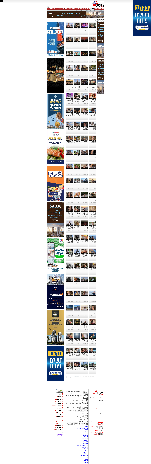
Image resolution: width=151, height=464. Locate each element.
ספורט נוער (81, 394)
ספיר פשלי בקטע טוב (85, 235)
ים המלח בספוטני (69, 65)
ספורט (96, 8)
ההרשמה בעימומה (77, 81)
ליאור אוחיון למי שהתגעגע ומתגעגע (70, 165)
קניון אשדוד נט (74, 419)
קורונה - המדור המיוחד (84, 414)
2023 (93, 370)
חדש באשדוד (78, 410)
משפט (66, 8)
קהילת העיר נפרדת (82, 402)
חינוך (55, 8)
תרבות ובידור (85, 392)
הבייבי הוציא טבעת (77, 363)
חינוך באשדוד (80, 419)
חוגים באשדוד (86, 436)
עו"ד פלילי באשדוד (85, 445)
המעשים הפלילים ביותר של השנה (77, 419)
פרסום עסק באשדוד (85, 421)
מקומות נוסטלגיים (85, 408)
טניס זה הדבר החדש (77, 307)
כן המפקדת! (70, 206)
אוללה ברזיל (78, 220)
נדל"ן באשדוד (86, 420)
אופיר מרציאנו (86, 453)
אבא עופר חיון (70, 262)
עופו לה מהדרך (86, 53)
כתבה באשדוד (85, 443)
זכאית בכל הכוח (70, 36)
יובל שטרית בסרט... (85, 208)
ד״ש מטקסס (70, 121)
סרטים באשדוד (85, 419)
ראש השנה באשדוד (81, 418)
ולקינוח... (86, 178)
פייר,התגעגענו (70, 349)
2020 (87, 370)
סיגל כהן (86, 455)
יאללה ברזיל (70, 178)
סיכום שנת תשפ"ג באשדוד (83, 396)
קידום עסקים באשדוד (85, 426)
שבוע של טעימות (92, 178)
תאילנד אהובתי (77, 149)
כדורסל (77, 394)
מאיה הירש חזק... (70, 222)
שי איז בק (86, 234)
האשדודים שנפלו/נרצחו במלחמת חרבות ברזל (81, 405)
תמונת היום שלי (85, 36)
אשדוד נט (102, 15)
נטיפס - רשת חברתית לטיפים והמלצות (82, 422)
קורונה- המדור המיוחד (84, 414)
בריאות (77, 401)
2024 (66, 371)
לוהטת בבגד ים (77, 121)
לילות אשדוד (83, 400)
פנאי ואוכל (76, 417)
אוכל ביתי (86, 390)
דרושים (77, 8)
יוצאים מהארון (80, 10)
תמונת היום (78, 135)
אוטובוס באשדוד (68, 419)
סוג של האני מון (70, 23)
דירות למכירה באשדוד (84, 431)
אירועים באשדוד (85, 435)
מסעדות (86, 388)
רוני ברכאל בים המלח (69, 66)
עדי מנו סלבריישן (77, 192)
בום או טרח (75, 10)
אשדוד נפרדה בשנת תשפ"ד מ (71, 404)
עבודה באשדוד (85, 442)
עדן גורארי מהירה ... (85, 123)
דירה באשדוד (86, 444)
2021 (89, 370)
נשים (87, 417)
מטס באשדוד (86, 452)
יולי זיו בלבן (86, 305)
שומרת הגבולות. (85, 65)
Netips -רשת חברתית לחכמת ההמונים (82, 439)
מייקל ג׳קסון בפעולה (77, 136)
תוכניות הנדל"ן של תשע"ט (73, 418)
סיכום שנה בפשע (76, 398)
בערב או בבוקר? (93, 137)
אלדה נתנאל (86, 450)
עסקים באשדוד (69, 419)
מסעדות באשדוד (85, 430)
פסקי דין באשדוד (85, 413)
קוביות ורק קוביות (92, 192)
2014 (74, 370)
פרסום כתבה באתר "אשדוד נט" (83, 424)
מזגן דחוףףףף (93, 234)
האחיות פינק (85, 107)
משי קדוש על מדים (77, 236)
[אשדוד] (97, 7)
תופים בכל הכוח (93, 264)
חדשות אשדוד (85, 387)
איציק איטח (86, 456)
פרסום (87, 448)
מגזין (87, 395)
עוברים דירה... (77, 347)
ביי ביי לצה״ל (86, 263)
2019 (85, 370)
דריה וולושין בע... (77, 53)
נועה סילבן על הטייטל (77, 250)
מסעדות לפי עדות (78, 390)
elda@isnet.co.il (96, 428)
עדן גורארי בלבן (70, 194)
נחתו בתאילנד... (70, 333)
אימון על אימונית (85, 79)
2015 (77, 370)
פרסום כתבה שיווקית (85, 441)
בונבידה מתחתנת (85, 347)
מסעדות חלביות (79, 389)
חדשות (99, 8)
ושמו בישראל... (70, 263)
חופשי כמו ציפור (78, 334)
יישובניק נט (86, 427)
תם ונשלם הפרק (93, 222)
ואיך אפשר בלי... (77, 276)
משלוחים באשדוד (85, 429)
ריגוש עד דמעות (85, 250)
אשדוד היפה (86, 401)
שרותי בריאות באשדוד (84, 434)
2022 (91, 370)
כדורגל (74, 394)
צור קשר (51, 8)
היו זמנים (94, 123)
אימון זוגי (94, 79)
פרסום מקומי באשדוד (85, 425)
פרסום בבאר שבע (85, 433)
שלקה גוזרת (86, 262)
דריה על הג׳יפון (77, 178)
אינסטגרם (73, 400)
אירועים (87, 400)
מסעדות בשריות (85, 389)
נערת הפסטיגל (85, 22)
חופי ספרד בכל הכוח (77, 66)
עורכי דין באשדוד (79, 413)
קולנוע (70, 8)
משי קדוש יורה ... (85, 222)
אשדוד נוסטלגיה (85, 407)
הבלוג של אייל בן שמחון (84, 406)
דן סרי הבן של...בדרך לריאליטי (94, 348)
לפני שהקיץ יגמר (77, 65)
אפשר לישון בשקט (85, 66)
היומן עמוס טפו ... (77, 293)
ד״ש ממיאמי (93, 65)
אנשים (99, 10)
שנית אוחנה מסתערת (85, 95)
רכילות (92, 8)
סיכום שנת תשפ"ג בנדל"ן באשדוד (72, 398)
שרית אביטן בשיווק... (77, 95)
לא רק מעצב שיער (85, 321)
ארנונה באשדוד (85, 437)
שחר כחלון (86, 455)
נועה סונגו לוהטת (85, 363)
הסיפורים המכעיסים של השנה (82, 398)
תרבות (88, 8)
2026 (70, 371)
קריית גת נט (86, 447)
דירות (73, 8)
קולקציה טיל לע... (93, 208)
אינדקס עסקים (71, 417)
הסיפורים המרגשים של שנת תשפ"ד (82, 404)
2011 (68, 370)
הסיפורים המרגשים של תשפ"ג (76, 397)
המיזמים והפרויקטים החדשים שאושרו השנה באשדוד (80, 416)
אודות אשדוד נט (61, 8)
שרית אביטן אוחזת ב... (92, 23)
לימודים (82, 410)
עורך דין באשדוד (85, 446)
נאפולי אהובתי (77, 262)
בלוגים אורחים (78, 406)
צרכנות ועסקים (85, 409)
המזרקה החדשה (70, 306)
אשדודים (91, 10)
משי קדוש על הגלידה (85, 179)
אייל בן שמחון (86, 423)
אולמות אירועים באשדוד (84, 443)
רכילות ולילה (97, 15)
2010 (66, 370)
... (72, 167)
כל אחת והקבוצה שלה (77, 221)
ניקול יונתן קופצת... (70, 293)
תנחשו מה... (70, 79)
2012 (70, 370)
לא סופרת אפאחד (70, 53)
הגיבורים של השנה (85, 397)
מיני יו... (71, 93)
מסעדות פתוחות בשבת (74, 390)
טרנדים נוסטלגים (72, 408)
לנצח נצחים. (70, 361)
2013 (72, 370)
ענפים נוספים (86, 394)
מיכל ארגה (86, 192)
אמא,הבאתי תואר (69, 319)
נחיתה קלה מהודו (85, 333)
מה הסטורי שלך (86, 10)
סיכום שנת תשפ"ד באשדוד (83, 403)
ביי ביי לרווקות (70, 135)
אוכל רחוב (82, 391)
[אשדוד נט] (96, 389)
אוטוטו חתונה (94, 335)
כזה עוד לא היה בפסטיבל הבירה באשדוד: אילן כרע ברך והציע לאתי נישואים (93, 53)
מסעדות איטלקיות (68, 389)
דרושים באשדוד (85, 436)
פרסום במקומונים (85, 428)
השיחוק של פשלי (93, 95)
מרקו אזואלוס (86, 454)
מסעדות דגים (74, 389)
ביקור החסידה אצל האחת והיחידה (77, 207)
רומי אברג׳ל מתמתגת (77, 109)
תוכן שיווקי (86, 410)
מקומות (95, 10)
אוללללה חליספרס (70, 236)
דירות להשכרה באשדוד (84, 431)
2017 (81, 370)
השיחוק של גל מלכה (93, 166)
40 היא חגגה (93, 319)
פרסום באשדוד (85, 440)
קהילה (84, 8)
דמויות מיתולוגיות (79, 408)
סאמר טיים (94, 305)
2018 (83, 370)
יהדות (79, 417)
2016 (79, 370)
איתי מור (86, 451)
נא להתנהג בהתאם (93, 250)
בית (103, 8)
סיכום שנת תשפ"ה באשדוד (83, 415)
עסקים (81, 8)
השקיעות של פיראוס (77, 320)
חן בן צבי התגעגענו (70, 250)
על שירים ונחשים (92, 22)
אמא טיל (94, 107)
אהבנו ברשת (83, 417)
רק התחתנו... (93, 361)
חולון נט (86, 448)
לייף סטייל (86, 411)
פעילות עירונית (81, 401)
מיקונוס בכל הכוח (69, 22)
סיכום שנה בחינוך (82, 398)
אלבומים (86, 399)
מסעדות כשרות (73, 390)
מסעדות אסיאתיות (81, 390)
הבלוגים (86, 406)
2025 (68, 371)
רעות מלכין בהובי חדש (69, 109)
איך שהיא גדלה (86, 166)
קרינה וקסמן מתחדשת (84, 137)
